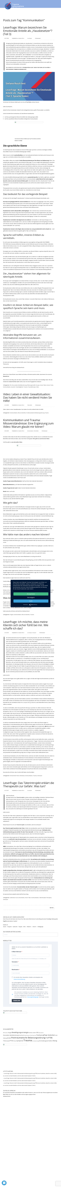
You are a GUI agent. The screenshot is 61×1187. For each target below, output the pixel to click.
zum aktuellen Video (16, 442)
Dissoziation (41, 1032)
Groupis (38, 385)
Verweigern (31, 597)
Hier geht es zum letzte (39, 438)
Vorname (15, 962)
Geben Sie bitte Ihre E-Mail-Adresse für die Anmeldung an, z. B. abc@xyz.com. (29, 958)
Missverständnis (22, 412)
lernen (9, 1038)
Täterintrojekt (42, 897)
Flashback (22, 775)
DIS (11, 385)
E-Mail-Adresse (17, 951)
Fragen (11, 614)
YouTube (28, 102)
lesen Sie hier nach (14, 381)
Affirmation (5, 1032)
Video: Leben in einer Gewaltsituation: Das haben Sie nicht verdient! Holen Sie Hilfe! (27, 397)
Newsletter (6, 376)
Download (21, 1035)
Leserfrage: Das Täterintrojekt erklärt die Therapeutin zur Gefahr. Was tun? (28, 784)
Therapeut (48, 897)
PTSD (11, 1041)
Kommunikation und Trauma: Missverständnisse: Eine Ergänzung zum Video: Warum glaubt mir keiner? (28, 423)
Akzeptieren (31, 594)
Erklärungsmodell (31, 385)
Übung (55, 1041)
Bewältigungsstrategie (20, 1032)
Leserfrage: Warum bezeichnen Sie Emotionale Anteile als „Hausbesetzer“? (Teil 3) (27, 31)
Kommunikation (7, 387)
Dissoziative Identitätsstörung (19, 385)
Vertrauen (39, 775)
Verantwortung (35, 1040)
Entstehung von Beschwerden (30, 1035)
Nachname (15, 969)
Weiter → (52, 907)
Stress (14, 1041)
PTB (47, 1038)
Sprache (13, 387)
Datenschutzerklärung (19, 979)
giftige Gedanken (49, 1035)
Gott (56, 1035)
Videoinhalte (29, 405)
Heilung (5, 1038)
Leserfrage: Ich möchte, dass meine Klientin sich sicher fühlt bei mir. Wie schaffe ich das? (25, 625)
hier (21, 140)
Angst (10, 1032)
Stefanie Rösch (21, 38)
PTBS (27, 717)
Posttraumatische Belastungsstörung (35, 412)
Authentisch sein (14, 897)
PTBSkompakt (6, 1041)
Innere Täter (43, 385)
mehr (31, 601)
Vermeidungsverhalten (45, 1041)
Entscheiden (21, 897)
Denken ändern (32, 1032)
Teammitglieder (19, 387)
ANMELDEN (16, 1000)
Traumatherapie (32, 387)
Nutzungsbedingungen (33, 997)
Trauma (25, 387)
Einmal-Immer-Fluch (14, 775)
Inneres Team (50, 385)
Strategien (34, 632)
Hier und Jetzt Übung (26, 702)
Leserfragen (29, 38)
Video (37, 387)
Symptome (20, 1041)
